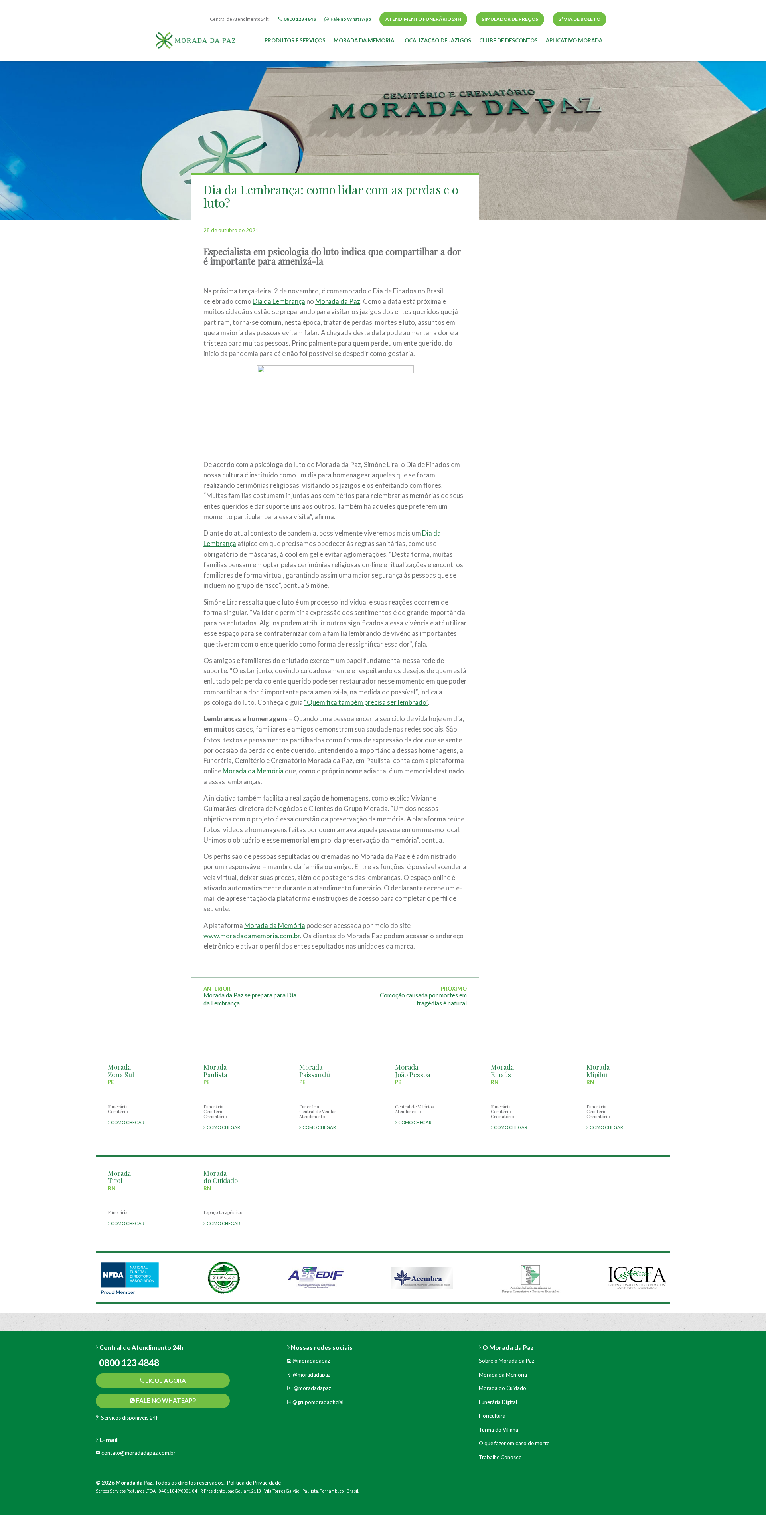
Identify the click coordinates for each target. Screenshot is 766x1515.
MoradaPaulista (215, 1070)
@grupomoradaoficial (317, 1402)
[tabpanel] (130, 1277)
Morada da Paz (337, 301)
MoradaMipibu (598, 1070)
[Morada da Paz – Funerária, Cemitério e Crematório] (195, 39)
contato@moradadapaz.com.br (138, 1453)
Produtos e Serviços (295, 40)
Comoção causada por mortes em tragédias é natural (423, 999)
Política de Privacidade (254, 1482)
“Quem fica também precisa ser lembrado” (366, 702)
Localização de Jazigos (436, 40)
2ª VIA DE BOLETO (579, 19)
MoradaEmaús (502, 1070)
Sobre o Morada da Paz (506, 1360)
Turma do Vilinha (498, 1429)
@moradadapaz (310, 1360)
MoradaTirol (119, 1177)
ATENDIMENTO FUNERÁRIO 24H (423, 19)
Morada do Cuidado (502, 1388)
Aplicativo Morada (574, 40)
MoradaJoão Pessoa (412, 1070)
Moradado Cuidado (220, 1177)
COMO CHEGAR (126, 1122)
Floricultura (492, 1415)
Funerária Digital (498, 1402)
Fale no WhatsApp (165, 1400)
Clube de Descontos (508, 40)
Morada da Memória (364, 40)
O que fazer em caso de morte (514, 1443)
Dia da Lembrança (279, 301)
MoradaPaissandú (314, 1070)
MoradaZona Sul (121, 1070)
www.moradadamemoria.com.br (251, 936)
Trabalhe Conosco (500, 1457)
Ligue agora (165, 1380)
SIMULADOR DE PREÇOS (510, 19)
